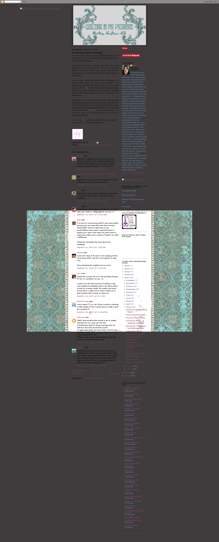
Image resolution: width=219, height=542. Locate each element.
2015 (127, 266)
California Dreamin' (132, 408)
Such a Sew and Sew (133, 496)
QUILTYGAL (129, 470)
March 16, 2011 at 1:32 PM (91, 247)
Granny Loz (129, 413)
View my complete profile (134, 173)
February (130, 366)
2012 (127, 275)
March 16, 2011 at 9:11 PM (91, 296)
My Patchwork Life (132, 452)
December (130, 280)
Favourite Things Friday (135, 318)
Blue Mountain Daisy (133, 399)
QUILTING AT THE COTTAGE (131, 464)
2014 (127, 269)
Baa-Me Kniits (83, 301)
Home (95, 374)
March (129, 307)
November (130, 283)
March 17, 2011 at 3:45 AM (91, 342)
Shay (135, 65)
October (130, 286)
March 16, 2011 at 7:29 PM (91, 268)
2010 (127, 373)
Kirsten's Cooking (131, 423)
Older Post (114, 374)
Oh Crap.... (130, 350)
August (129, 292)
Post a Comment (79, 370)
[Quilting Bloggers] (132, 180)
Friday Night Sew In (134, 331)
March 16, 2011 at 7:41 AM (91, 169)
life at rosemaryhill (132, 428)
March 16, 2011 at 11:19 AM (91, 201)
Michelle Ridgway (131, 442)
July (128, 295)
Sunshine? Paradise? (133, 501)
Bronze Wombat (131, 404)
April (128, 304)
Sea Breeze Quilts (131, 480)
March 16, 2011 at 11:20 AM (92, 215)
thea (79, 190)
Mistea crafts (130, 447)
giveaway (108, 144)
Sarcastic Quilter (131, 475)
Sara (79, 206)
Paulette (80, 347)
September (131, 289)
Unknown (80, 317)
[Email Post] (97, 142)
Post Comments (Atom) (93, 378)
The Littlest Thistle (132, 517)
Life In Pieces (129, 433)
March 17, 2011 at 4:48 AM (91, 366)
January (129, 369)
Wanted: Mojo (131, 359)
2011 (126, 278)
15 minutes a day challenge (91, 144)
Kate (79, 220)
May (128, 301)
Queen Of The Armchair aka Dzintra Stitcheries (96, 174)
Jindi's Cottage (130, 418)
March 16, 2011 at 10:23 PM (92, 312)
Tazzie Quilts (129, 506)
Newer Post (76, 374)
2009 (127, 376)
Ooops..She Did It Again (136, 315)
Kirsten (80, 156)
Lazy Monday (131, 342)
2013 (127, 272)
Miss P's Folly (131, 356)
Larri (79, 273)
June (128, 298)
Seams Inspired (130, 485)
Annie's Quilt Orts (131, 394)
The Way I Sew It (131, 525)
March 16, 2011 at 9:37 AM (91, 185)
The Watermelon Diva (133, 520)
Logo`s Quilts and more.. (135, 437)
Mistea (80, 252)
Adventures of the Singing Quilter (131, 388)
